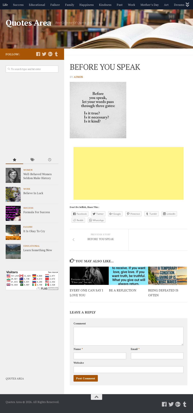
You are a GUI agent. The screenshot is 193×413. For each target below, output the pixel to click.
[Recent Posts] (49, 160)
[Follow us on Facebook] (38, 54)
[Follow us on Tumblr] (56, 54)
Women (27, 169)
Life (5, 5)
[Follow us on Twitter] (44, 54)
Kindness (105, 5)
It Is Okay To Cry (34, 231)
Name (78, 349)
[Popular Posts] (14, 160)
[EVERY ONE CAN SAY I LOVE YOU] (89, 276)
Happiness (86, 5)
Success (18, 5)
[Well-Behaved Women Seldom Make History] (13, 175)
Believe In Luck (33, 193)
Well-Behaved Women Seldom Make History (37, 176)
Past (120, 5)
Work (131, 5)
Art (166, 5)
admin (78, 77)
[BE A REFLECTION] (128, 276)
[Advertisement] (129, 173)
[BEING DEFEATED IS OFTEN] (167, 276)
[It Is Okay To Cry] (13, 232)
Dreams (179, 5)
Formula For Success (36, 212)
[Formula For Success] (13, 213)
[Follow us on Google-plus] (50, 54)
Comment (80, 323)
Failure (55, 5)
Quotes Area (28, 22)
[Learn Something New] (13, 251)
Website (79, 362)
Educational (37, 5)
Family (69, 5)
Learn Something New (37, 250)
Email (135, 349)
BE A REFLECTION (122, 290)
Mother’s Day (149, 5)
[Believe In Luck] (13, 194)
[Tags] (32, 160)
